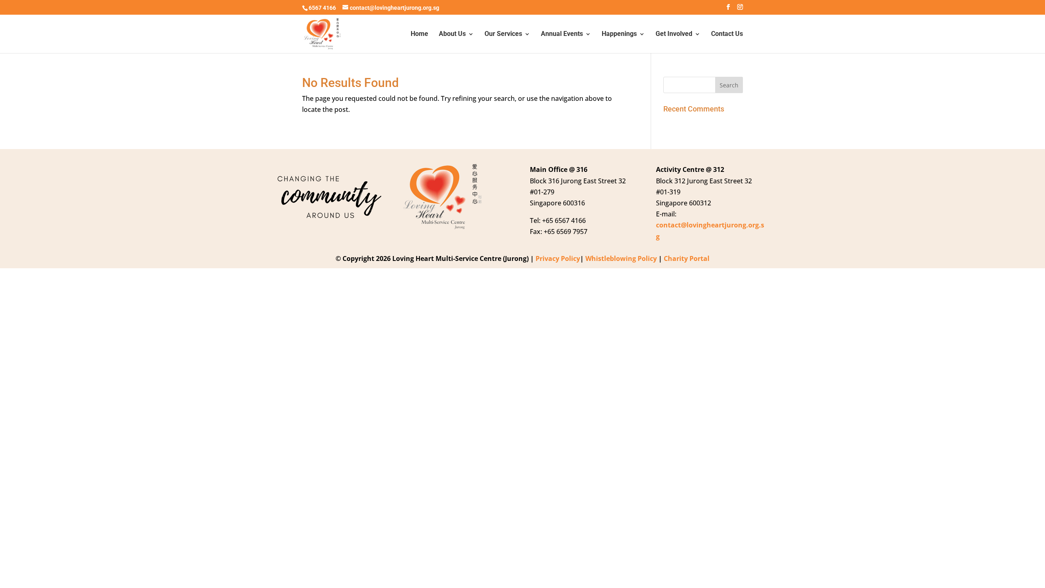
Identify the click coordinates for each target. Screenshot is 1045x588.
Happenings (619, 34)
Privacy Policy (558, 258)
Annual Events (562, 34)
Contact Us (727, 34)
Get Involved (674, 34)
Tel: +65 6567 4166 (558, 220)
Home (419, 34)
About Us (452, 34)
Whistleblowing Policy (621, 258)
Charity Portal (686, 258)
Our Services (503, 34)
